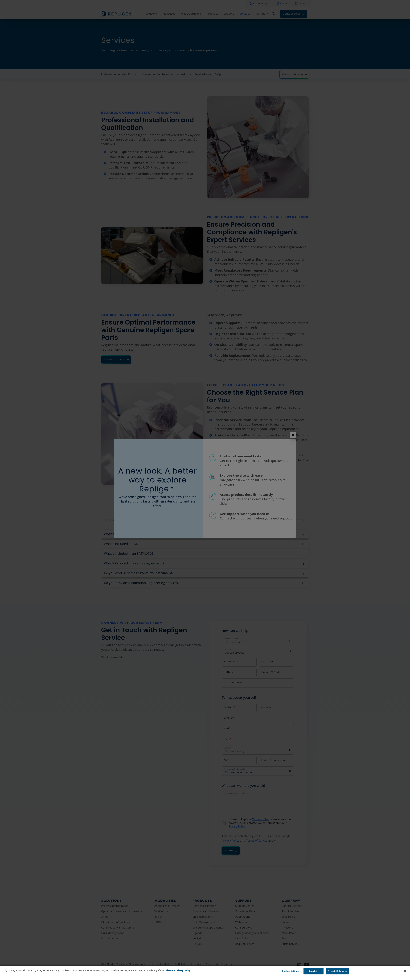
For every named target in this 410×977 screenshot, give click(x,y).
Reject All (313, 970)
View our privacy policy (178, 970)
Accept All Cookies (337, 970)
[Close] (404, 970)
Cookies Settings (290, 970)
